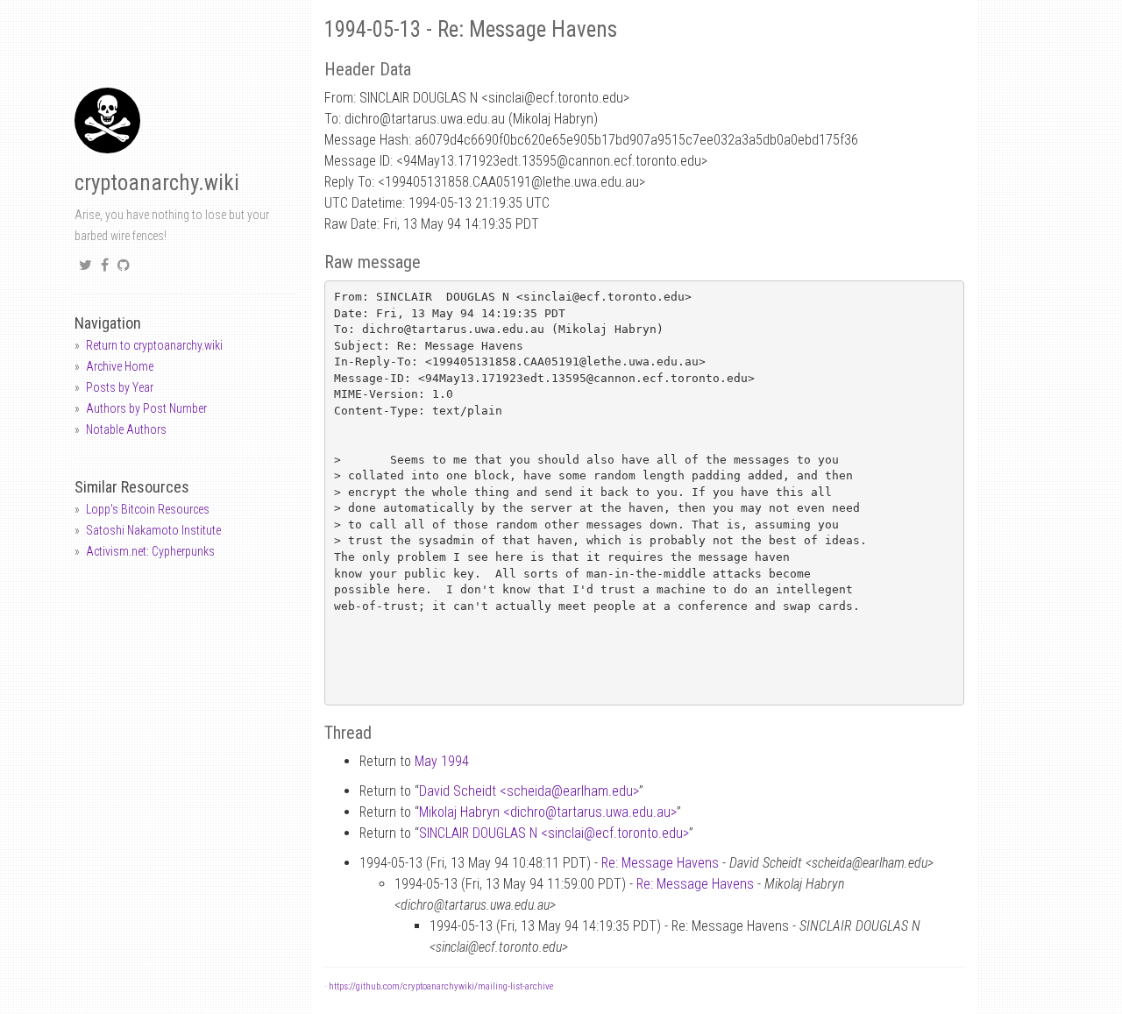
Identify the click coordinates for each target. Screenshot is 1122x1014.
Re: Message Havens (660, 862)
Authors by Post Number (146, 408)
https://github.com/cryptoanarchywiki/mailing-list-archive (441, 986)
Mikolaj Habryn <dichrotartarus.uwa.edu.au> (548, 812)
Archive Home (119, 366)
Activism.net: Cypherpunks (150, 551)
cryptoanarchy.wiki (157, 182)
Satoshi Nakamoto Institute (153, 530)
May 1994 (442, 761)
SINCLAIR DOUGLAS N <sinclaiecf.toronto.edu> (554, 833)
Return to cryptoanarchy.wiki (154, 345)
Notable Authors (126, 429)
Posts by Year (119, 387)
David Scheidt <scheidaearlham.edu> (529, 791)
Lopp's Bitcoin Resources (147, 509)
